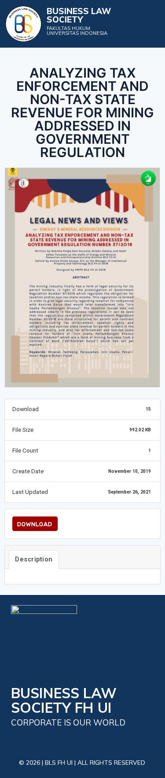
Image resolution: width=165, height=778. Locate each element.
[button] (152, 24)
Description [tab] (34, 559)
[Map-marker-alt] (18, 740)
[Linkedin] (78, 740)
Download (34, 523)
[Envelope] (38, 740)
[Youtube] (58, 740)
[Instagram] (98, 740)
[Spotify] (118, 740)
